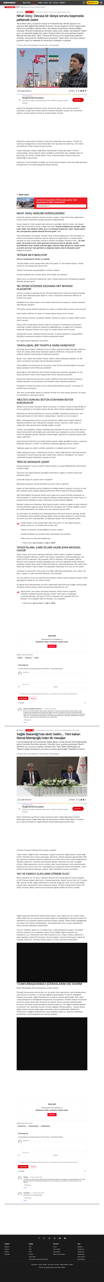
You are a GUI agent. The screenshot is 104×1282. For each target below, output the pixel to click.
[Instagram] (49, 1238)
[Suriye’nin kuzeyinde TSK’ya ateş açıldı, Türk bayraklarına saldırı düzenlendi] (52, 203)
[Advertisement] (52, 127)
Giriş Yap (33, 698)
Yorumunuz (26, 672)
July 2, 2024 (50, 543)
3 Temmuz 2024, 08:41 (36, 1177)
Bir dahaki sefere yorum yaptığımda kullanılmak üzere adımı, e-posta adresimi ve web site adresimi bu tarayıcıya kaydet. (48, 693)
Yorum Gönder (23, 698)
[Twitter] (44, 1238)
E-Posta (55, 686)
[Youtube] (60, 1238)
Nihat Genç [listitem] (28, 657)
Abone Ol (52, 646)
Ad (19, 686)
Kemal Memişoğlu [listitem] (33, 1126)
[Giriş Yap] (101, 2)
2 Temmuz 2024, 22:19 (38, 1193)
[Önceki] (17, 7)
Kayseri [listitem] (20, 657)
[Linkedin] (55, 1238)
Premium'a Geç (94, 2)
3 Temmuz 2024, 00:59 (50, 708)
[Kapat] (85, 96)
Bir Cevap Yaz (23, 665)
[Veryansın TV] (9, 2)
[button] (33, 12)
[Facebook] (39, 1238)
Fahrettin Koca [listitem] (22, 1126)
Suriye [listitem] (36, 657)
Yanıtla (25, 722)
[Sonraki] (19, 7)
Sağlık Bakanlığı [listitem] (45, 1126)
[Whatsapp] (65, 1238)
